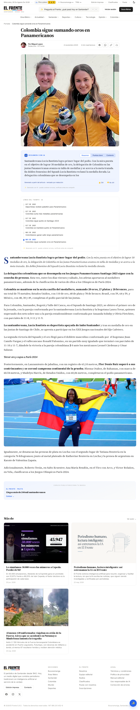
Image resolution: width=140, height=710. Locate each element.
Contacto (28, 687)
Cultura (78, 17)
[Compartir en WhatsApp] (105, 45)
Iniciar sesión (110, 9)
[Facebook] (6, 694)
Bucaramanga (54, 671)
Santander (54, 17)
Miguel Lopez (37, 44)
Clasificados (113, 2)
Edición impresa (97, 2)
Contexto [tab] (110, 155)
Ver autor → (131, 519)
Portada (7, 24)
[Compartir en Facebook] (99, 45)
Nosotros (83, 671)
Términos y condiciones (120, 671)
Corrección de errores (120, 685)
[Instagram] (13, 694)
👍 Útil (101, 183)
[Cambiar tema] (134, 2)
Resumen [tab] (85, 155)
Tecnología (90, 17)
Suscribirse (126, 9)
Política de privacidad (119, 674)
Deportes (66, 17)
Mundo (51, 685)
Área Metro (25, 17)
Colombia (115, 17)
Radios (82, 678)
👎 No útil (110, 183)
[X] (19, 694)
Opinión (103, 17)
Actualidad (40, 17)
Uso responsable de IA (120, 681)
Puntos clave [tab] (98, 155)
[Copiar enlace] (111, 45)
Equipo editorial (85, 674)
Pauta (124, 2)
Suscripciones (85, 688)
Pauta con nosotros (87, 685)
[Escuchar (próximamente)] (116, 45)
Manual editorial (117, 678)
